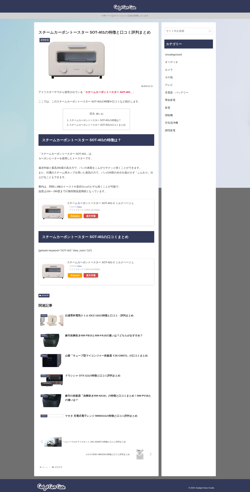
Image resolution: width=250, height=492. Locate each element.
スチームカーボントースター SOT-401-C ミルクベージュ (100, 203)
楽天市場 (90, 216)
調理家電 (45, 296)
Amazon (75, 216)
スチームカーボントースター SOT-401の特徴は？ (95, 120)
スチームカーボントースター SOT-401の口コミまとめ (97, 125)
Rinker (79, 207)
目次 (92, 113)
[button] (210, 31)
